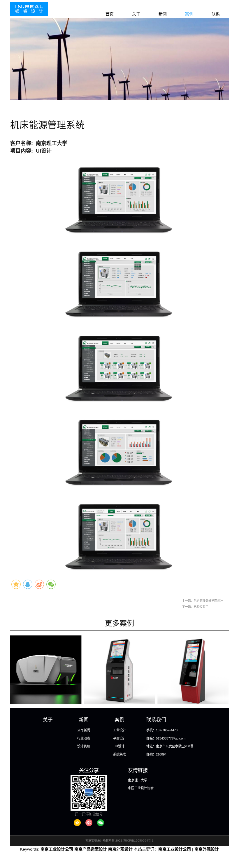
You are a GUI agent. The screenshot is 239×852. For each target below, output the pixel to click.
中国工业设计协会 (141, 788)
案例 (189, 14)
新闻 (163, 14)
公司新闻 (83, 730)
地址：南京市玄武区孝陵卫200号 (169, 746)
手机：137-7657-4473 (162, 730)
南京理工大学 (137, 780)
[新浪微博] (88, 822)
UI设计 (119, 746)
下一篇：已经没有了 (195, 606)
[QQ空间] (77, 822)
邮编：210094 (156, 754)
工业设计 (119, 730)
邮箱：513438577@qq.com (165, 738)
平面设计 (119, 738)
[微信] (100, 822)
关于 (136, 14)
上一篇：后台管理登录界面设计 (202, 600)
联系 (216, 14)
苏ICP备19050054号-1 (138, 840)
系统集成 (119, 754)
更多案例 (119, 623)
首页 (110, 14)
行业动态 (83, 738)
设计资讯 (83, 746)
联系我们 (156, 720)
